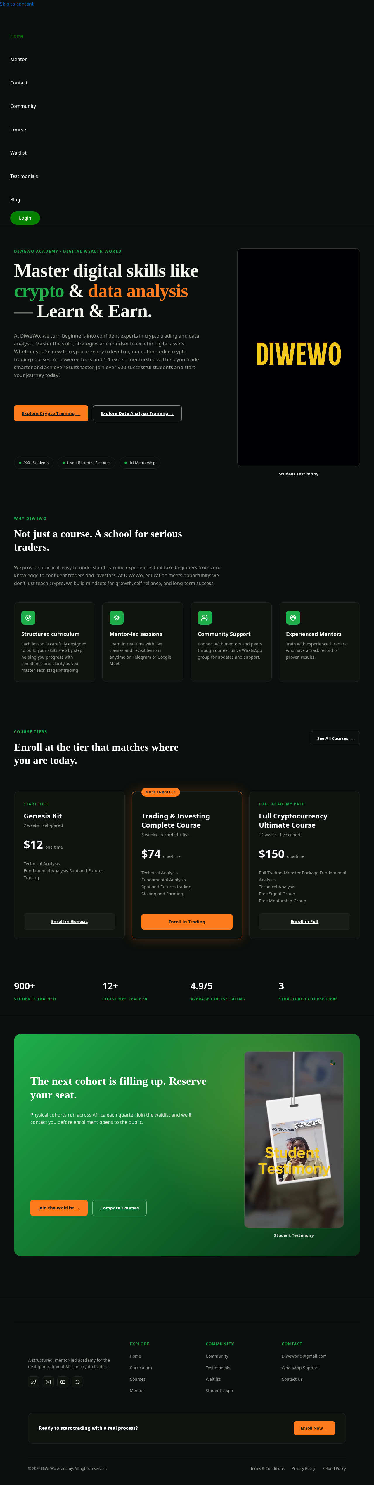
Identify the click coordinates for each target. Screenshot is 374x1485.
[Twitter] (33, 1381)
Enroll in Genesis (69, 921)
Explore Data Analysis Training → (137, 413)
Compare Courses (119, 1208)
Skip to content (17, 4)
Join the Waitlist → (59, 1208)
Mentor (18, 59)
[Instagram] (48, 1381)
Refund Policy (334, 1468)
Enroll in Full (304, 921)
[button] (25, 218)
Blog (15, 199)
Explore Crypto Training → (51, 413)
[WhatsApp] (77, 1381)
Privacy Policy (303, 1468)
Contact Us (292, 1379)
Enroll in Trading (187, 922)
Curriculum (141, 1367)
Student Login (219, 1390)
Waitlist (18, 153)
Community (23, 106)
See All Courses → (335, 738)
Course (18, 129)
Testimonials (24, 176)
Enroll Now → (314, 1428)
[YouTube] (62, 1381)
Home (17, 36)
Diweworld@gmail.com (304, 1356)
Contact (18, 82)
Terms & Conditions (267, 1468)
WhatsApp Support (300, 1367)
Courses (138, 1379)
